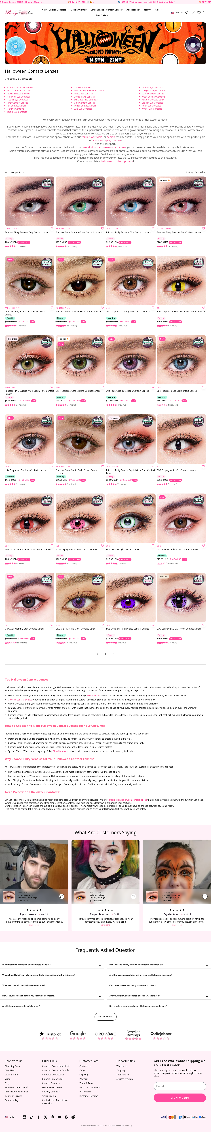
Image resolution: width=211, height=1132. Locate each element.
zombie (85, 137)
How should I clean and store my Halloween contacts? (28, 995)
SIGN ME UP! (180, 1098)
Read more (34, 925)
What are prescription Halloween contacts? (23, 985)
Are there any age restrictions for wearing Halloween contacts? (140, 975)
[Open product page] (29, 201)
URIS (108, 308)
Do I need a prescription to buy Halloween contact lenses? (138, 1006)
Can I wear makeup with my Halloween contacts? (133, 985)
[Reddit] (73, 1117)
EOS (158, 308)
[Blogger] (66, 1117)
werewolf (96, 137)
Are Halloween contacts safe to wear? (21, 1006)
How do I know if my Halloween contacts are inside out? (136, 964)
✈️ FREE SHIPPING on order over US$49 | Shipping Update (145, 2)
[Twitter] (45, 1117)
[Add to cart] (61, 896)
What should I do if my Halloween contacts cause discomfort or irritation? (38, 975)
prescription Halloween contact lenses (104, 147)
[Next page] (113, 654)
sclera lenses (93, 695)
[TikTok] (31, 1117)
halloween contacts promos (117, 161)
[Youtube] (59, 1117)
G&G (159, 546)
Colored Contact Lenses (20, 699)
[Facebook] (38, 1117)
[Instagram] (24, 1117)
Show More (105, 1016)
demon (111, 137)
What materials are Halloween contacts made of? (26, 964)
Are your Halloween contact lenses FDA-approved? (134, 995)
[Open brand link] (50, 1035)
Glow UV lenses (60, 751)
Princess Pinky (12, 229)
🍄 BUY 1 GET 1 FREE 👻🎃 (79, 2)
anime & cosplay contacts (106, 140)
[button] (187, 13)
